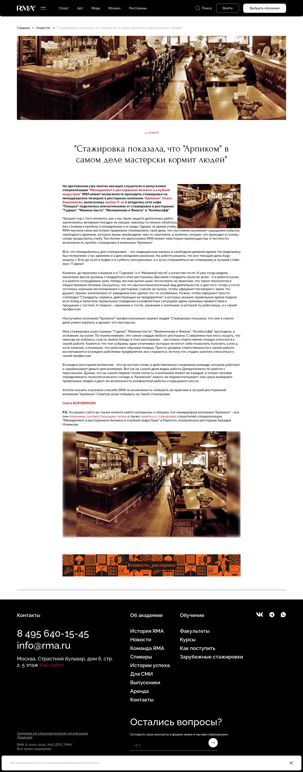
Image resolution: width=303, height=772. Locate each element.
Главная (23, 28)
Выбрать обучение (265, 8)
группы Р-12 (114, 202)
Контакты (142, 700)
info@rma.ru (44, 645)
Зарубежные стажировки (211, 657)
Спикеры (141, 657)
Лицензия (24, 737)
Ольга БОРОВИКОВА (79, 403)
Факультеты (195, 631)
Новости (43, 28)
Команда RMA (147, 648)
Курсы (188, 639)
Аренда (139, 691)
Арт (80, 8)
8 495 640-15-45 (53, 633)
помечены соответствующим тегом (97, 416)
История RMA (147, 631)
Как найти (51, 665)
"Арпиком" (152, 198)
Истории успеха (150, 665)
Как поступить (197, 648)
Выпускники (145, 682)
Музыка (114, 8)
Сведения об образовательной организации (52, 733)
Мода (95, 8)
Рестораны (138, 8)
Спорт (64, 8)
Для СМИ (141, 674)
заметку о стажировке (158, 416)
